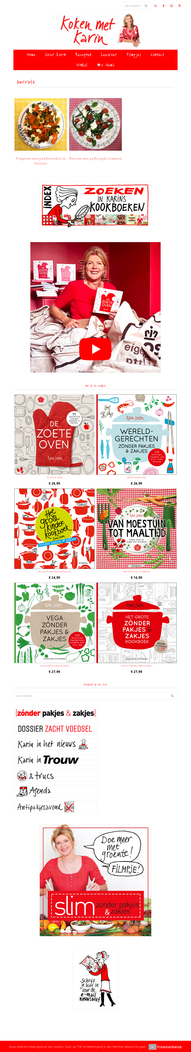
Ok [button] (152, 1046)
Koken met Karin (95, 31)
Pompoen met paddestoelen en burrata (41, 161)
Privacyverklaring (169, 1046)
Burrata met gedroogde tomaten (95, 158)
